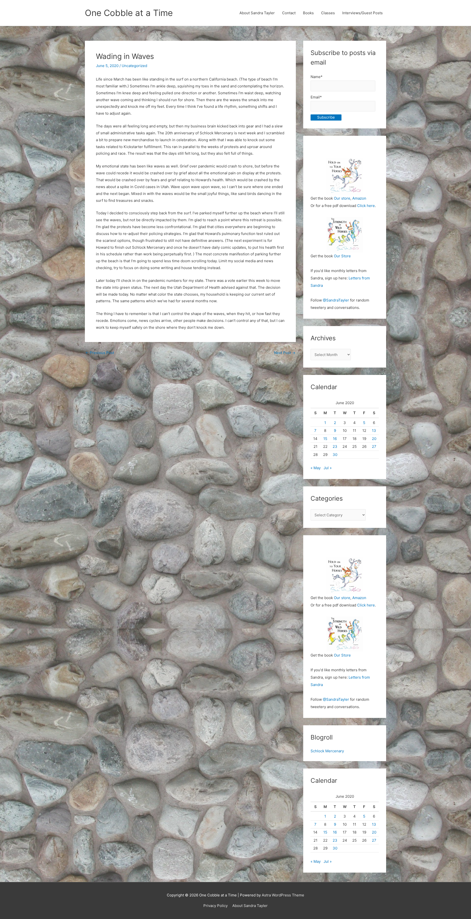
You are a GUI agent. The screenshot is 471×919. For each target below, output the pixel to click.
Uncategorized (134, 65)
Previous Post (99, 353)
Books (308, 13)
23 (335, 446)
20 (374, 438)
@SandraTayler (336, 300)
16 (335, 438)
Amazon (359, 198)
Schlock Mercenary (327, 751)
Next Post (284, 353)
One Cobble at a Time (129, 13)
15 (325, 438)
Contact (289, 13)
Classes (328, 13)
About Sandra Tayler (257, 13)
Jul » (328, 468)
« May (316, 468)
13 (374, 430)
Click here (366, 205)
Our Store (342, 256)
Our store (342, 198)
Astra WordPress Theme (283, 895)
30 (335, 454)
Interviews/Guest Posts (362, 13)
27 (374, 446)
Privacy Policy (215, 905)
